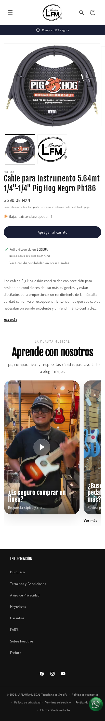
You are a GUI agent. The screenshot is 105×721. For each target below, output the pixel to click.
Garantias (17, 618)
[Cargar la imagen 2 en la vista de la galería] (52, 149)
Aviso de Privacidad (25, 595)
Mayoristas (18, 606)
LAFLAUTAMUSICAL (29, 694)
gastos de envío (42, 206)
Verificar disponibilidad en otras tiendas (39, 263)
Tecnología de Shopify (54, 694)
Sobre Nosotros (21, 641)
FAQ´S (14, 629)
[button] (10, 12)
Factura (15, 652)
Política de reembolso (85, 694)
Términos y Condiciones (28, 583)
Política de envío (86, 702)
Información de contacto (55, 710)
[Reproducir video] (41, 447)
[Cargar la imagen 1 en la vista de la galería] (20, 149)
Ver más (10, 320)
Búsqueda (17, 572)
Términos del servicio (58, 702)
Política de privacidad (27, 702)
